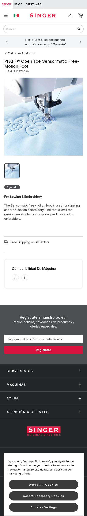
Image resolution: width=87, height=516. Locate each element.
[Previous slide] (6, 42)
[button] (80, 15)
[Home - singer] (43, 15)
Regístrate (43, 350)
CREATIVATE (33, 4)
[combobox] (43, 29)
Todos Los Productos (21, 53)
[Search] (80, 28)
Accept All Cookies (43, 484)
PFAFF (18, 4)
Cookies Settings (43, 507)
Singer (6, 4)
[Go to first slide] (80, 42)
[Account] (69, 15)
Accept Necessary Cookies (43, 496)
